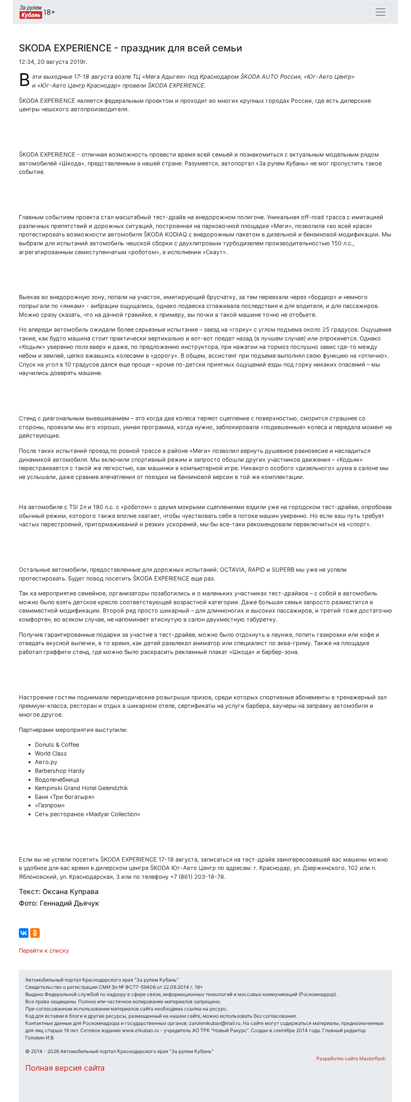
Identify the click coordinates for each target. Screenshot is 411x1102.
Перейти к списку (44, 950)
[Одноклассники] (35, 933)
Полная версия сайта (65, 1068)
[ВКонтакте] (23, 933)
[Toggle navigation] (380, 12)
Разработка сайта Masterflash (351, 1058)
